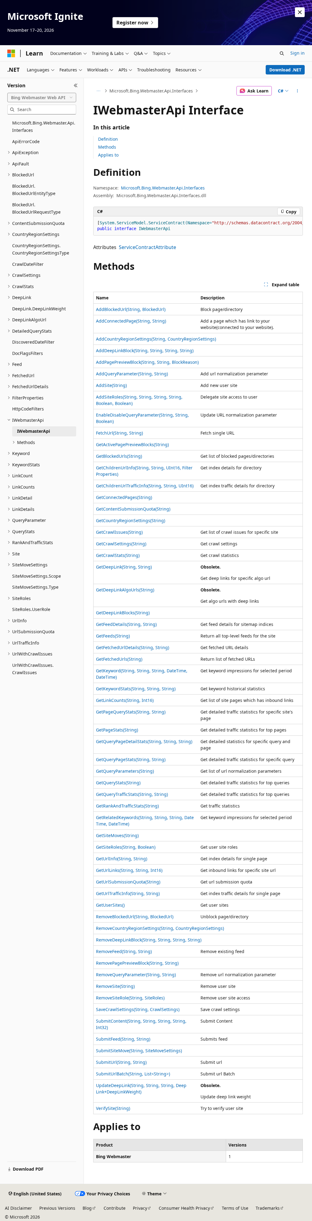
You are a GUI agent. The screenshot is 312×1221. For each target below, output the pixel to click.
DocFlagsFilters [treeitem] (27, 353)
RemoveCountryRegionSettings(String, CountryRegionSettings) (160, 928)
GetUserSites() (110, 905)
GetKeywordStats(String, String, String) (136, 689)
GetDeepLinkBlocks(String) (123, 613)
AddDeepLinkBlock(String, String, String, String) (144, 350)
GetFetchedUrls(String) (119, 659)
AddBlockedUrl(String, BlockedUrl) (130, 309)
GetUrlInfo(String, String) (121, 859)
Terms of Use (235, 1208)
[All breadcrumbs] (98, 91)
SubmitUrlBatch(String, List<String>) (133, 1074)
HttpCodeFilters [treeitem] (28, 409)
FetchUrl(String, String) (119, 433)
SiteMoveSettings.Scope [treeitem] (36, 576)
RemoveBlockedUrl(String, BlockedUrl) (134, 916)
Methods (107, 147)
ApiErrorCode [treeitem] (26, 141)
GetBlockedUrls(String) (119, 456)
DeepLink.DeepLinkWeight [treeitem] (39, 309)
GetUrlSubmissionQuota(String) (128, 882)
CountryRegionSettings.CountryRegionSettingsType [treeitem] (40, 249)
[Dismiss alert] (300, 12)
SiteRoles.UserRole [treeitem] (31, 609)
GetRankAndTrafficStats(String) (127, 806)
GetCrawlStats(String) (118, 555)
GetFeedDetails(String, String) (126, 624)
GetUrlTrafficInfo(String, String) (128, 893)
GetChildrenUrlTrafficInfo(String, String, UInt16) (144, 486)
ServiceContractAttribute (147, 247)
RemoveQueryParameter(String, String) (136, 974)
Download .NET (285, 70)
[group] (198, 226)
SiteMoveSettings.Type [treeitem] (35, 587)
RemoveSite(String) (115, 986)
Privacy (140, 1208)
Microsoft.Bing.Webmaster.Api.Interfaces (151, 91)
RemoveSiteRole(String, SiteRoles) (130, 998)
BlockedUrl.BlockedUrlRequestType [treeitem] (36, 208)
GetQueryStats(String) (118, 783)
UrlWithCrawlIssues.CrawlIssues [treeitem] (33, 669)
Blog (87, 1208)
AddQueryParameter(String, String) (132, 374)
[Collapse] (75, 85)
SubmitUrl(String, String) (121, 1062)
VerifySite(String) (113, 1108)
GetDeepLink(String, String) (124, 567)
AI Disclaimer (18, 1208)
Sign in (297, 53)
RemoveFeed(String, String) (124, 951)
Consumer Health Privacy (184, 1208)
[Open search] (282, 53)
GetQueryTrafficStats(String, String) (132, 794)
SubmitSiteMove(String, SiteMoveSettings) (139, 1050)
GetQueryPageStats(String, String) (130, 759)
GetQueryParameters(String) (125, 771)
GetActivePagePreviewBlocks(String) (132, 444)
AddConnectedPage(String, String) (131, 321)
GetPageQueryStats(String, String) (130, 712)
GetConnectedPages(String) (124, 497)
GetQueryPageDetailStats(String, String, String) (144, 741)
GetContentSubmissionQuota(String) (133, 509)
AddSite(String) (111, 385)
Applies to (108, 155)
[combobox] (41, 98)
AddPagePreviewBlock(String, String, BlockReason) (147, 362)
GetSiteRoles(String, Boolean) (125, 847)
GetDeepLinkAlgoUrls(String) (125, 590)
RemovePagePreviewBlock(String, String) (137, 963)
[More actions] (297, 91)
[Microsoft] (11, 53)
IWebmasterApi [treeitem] (33, 431)
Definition (108, 139)
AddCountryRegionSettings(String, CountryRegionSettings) (156, 339)
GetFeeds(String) (113, 636)
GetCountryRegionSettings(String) (130, 520)
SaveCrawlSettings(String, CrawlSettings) (137, 1009)
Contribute (115, 1208)
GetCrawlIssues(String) (119, 532)
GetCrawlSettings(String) (121, 544)
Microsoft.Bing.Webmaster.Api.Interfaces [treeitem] (43, 126)
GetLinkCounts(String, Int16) (125, 700)
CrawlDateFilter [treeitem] (28, 264)
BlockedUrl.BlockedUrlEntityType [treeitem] (33, 190)
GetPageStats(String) (117, 730)
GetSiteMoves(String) (117, 835)
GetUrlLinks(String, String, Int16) (129, 870)
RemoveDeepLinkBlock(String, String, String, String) (148, 940)
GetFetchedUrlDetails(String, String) (132, 647)
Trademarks (268, 1208)
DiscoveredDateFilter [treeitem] (33, 342)
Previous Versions (57, 1208)
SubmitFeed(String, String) (123, 1039)
